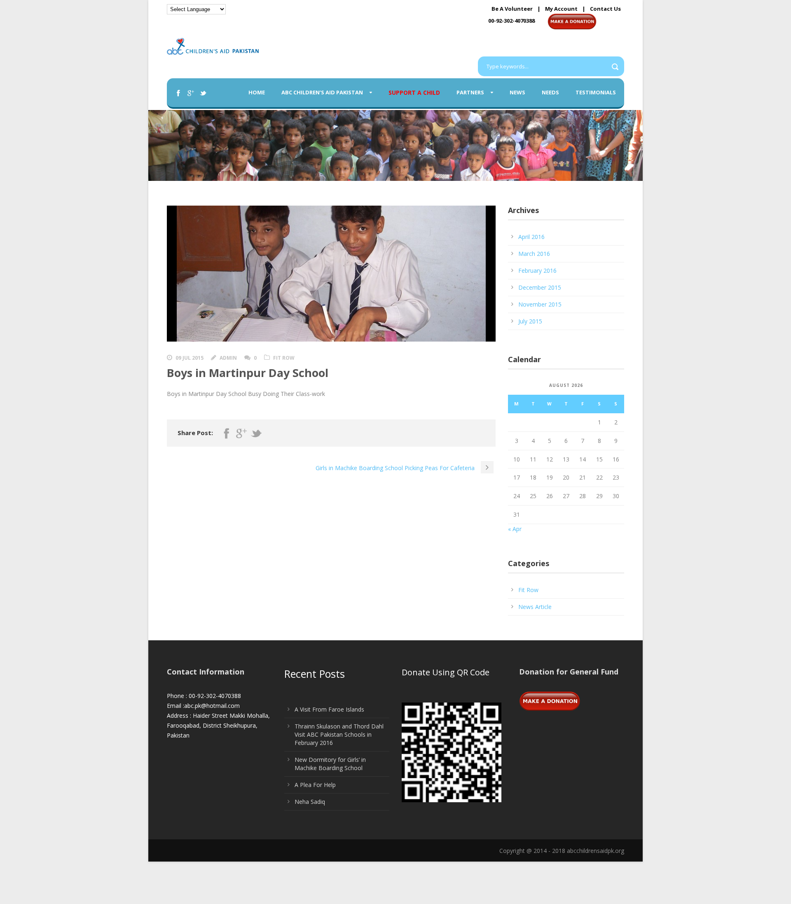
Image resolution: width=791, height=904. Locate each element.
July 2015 (530, 321)
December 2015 (539, 287)
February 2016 (537, 270)
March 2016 (534, 254)
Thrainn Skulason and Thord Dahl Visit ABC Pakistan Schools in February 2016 (339, 734)
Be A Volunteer (512, 8)
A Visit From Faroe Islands (329, 709)
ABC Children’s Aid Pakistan (322, 92)
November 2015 (540, 304)
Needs (550, 92)
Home (256, 92)
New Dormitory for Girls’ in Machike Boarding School (330, 764)
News (517, 92)
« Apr (515, 529)
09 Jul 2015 (190, 357)
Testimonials (596, 92)
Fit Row (284, 357)
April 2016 (531, 237)
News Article (535, 607)
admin (228, 357)
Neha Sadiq (310, 802)
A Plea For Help (315, 785)
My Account (561, 8)
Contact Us (605, 8)
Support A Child (414, 92)
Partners (470, 92)
